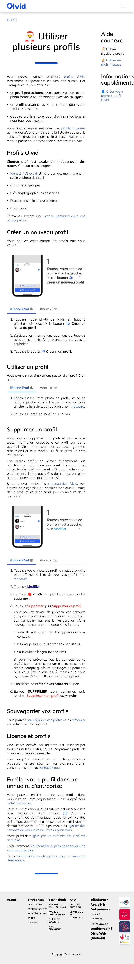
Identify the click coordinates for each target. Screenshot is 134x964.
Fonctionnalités (36, 909)
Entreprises (36, 899)
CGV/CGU (33, 922)
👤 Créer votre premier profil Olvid (112, 95)
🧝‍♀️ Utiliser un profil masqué (111, 62)
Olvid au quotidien (75, 906)
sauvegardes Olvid (62, 483)
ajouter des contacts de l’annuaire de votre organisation (46, 828)
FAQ (14, 20)
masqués (77, 406)
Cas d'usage (35, 904)
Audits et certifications (57, 913)
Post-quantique (55, 928)
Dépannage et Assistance (76, 914)
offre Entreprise (19, 803)
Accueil (12, 899)
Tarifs (31, 918)
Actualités (98, 904)
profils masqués (73, 128)
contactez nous (50, 767)
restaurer (78, 720)
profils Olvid (74, 76)
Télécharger (99, 899)
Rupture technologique (57, 906)
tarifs (30, 767)
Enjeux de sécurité (54, 920)
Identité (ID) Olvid (23, 173)
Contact (96, 919)
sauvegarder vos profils (44, 720)
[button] (13, 277)
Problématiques (36, 913)
